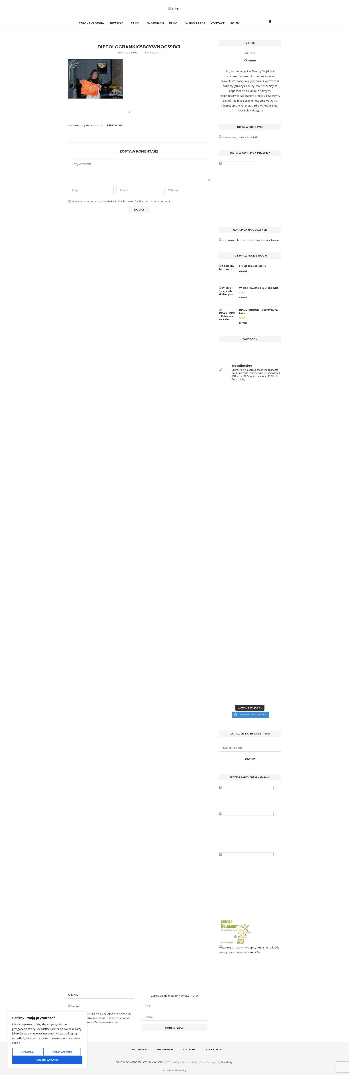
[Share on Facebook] (136, 112)
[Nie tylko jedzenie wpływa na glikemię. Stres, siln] (266, 453)
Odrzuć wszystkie (62, 1052)
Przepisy (116, 23)
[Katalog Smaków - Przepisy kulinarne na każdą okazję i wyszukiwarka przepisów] (250, 947)
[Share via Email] (147, 112)
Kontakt (218, 23)
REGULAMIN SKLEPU (153, 1062)
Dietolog (133, 52)
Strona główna (91, 23)
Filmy (135, 23)
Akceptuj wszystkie (47, 1060)
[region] (47, 1040)
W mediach (155, 23)
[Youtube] (253, 23)
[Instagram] (249, 23)
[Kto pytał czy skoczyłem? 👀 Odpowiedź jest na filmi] (234, 542)
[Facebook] (245, 23)
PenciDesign (227, 1062)
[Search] (262, 23)
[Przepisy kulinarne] (235, 920)
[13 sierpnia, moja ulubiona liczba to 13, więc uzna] (234, 432)
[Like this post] (132, 112)
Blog (173, 23)
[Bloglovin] (257, 23)
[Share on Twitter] (140, 112)
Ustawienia (27, 1052)
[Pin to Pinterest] (143, 112)
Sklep (234, 23)
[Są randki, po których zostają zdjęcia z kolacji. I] (266, 612)
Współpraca (195, 23)
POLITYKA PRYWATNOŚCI (128, 1062)
